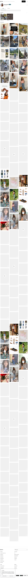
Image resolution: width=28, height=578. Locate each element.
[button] (27, 1)
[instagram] (27, 575)
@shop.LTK (1, 554)
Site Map (15, 567)
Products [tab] (8, 8)
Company (15, 558)
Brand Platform (16, 555)
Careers (15, 559)
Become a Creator (16, 554)
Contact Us (15, 568)
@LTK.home (1, 555)
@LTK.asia (1, 562)
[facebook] (24, 575)
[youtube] (25, 575)
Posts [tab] (3, 8)
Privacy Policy (2, 567)
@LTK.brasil (1, 559)
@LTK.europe (2, 558)
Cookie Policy (2, 568)
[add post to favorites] (8, 33)
